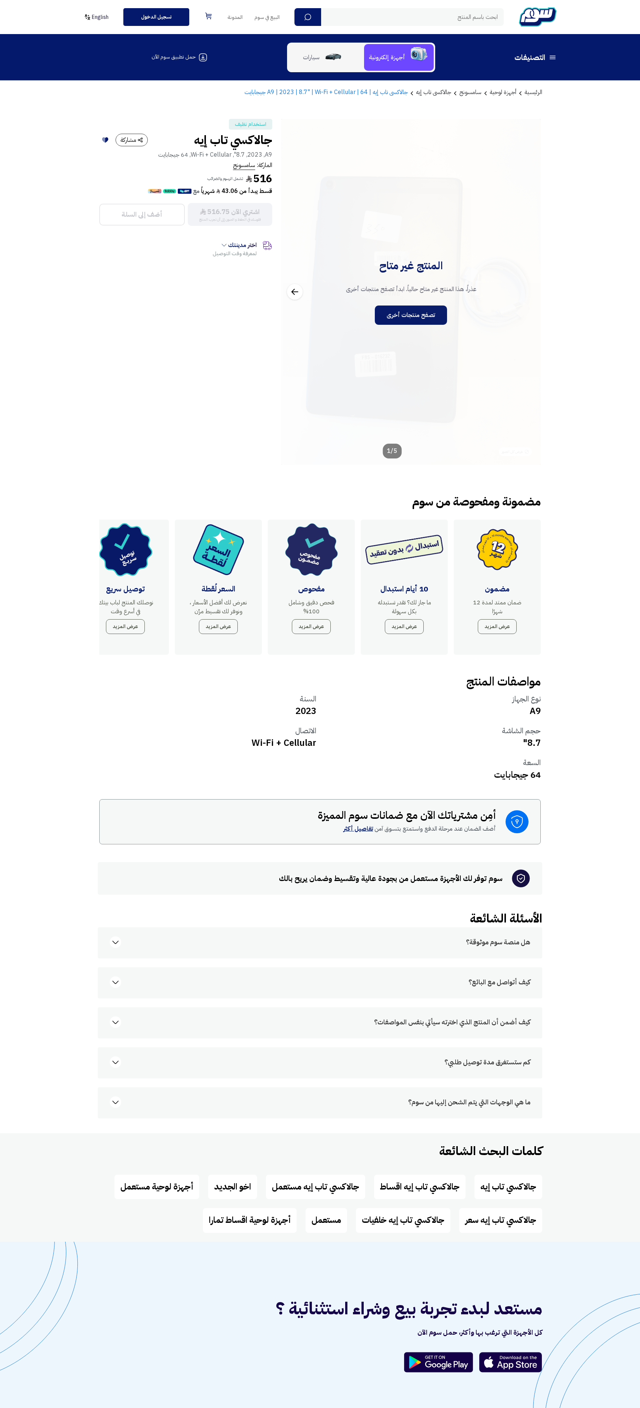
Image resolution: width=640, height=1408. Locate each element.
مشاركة (128, 140)
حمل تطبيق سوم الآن (173, 57)
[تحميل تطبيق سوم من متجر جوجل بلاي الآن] (441, 1362)
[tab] (399, 57)
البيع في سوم (267, 17)
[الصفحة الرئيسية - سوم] (538, 17)
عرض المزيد (497, 626)
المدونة (235, 17)
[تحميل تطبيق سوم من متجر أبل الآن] (510, 1362)
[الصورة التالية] (295, 292)
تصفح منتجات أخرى (411, 315)
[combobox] (399, 17)
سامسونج (244, 165)
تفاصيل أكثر (358, 828)
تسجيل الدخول (156, 16)
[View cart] (208, 15)
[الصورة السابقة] (527, 292)
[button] (307, 17)
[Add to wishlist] (105, 140)
